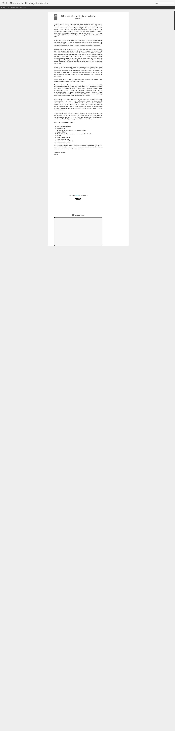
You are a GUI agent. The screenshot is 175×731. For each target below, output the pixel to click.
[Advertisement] (112, 43)
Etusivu (13, 7)
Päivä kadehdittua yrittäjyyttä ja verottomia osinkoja (78, 17)
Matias (77, 195)
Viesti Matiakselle (21, 7)
